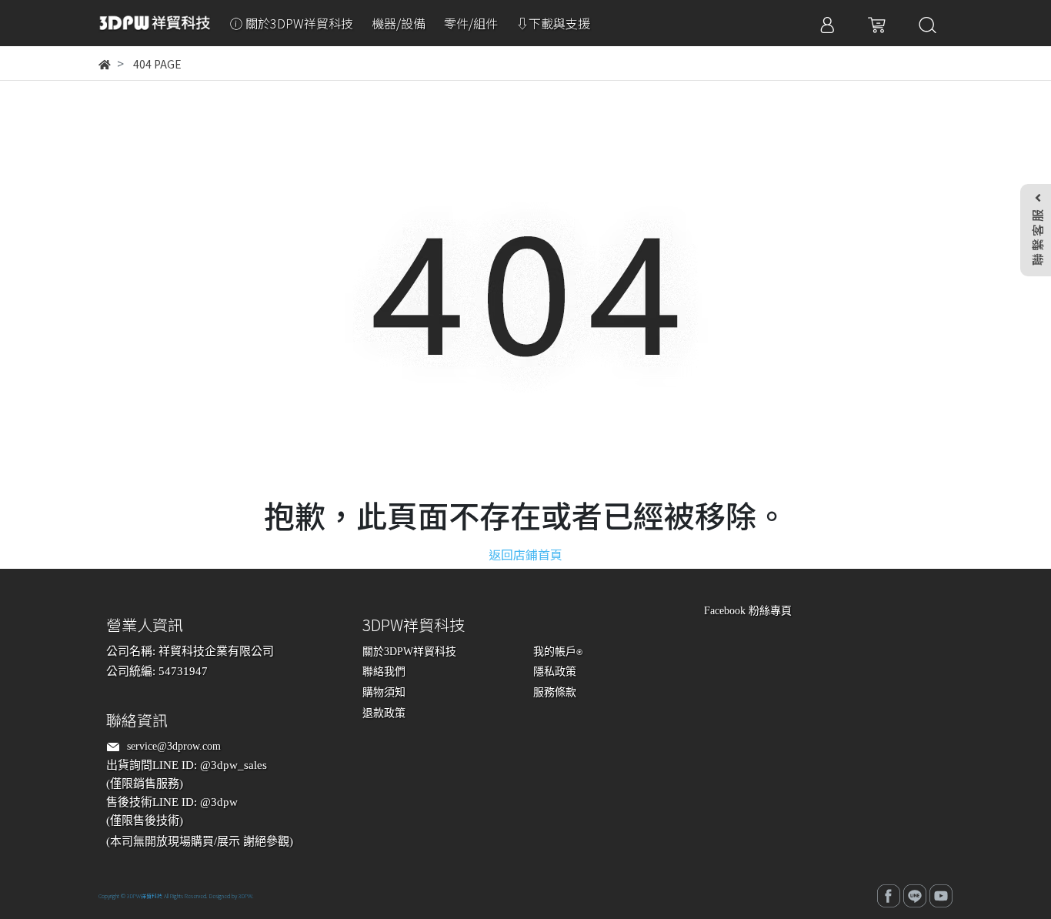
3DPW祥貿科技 (144, 896)
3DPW (245, 896)
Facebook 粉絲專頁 (748, 611)
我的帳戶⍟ (557, 651)
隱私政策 (554, 671)
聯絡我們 (383, 671)
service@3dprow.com (174, 746)
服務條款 (554, 692)
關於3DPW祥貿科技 (409, 651)
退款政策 (383, 713)
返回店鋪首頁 (525, 554)
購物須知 (383, 692)
